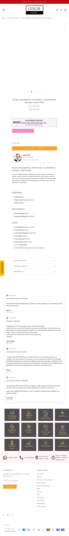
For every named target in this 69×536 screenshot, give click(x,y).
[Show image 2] (33, 91)
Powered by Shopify (10, 531)
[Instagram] (8, 515)
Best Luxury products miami (44, 480)
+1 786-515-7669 (12, 457)
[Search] (61, 10)
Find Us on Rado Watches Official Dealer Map (33, 123)
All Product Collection (13, 18)
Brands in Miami (41, 483)
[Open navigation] (4, 10)
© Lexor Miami (9, 528)
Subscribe (10, 486)
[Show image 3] (35, 91)
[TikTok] (12, 515)
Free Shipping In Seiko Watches (34, 2)
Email (36, 160)
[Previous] (27, 91)
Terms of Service (41, 506)
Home (3, 18)
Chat (24, 160)
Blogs (38, 489)
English (7, 525)
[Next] (41, 91)
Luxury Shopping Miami (43, 486)
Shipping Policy (20, 266)
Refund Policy (40, 500)
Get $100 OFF (2, 268)
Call (30, 160)
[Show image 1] (31, 91)
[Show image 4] (37, 91)
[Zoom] (65, 24)
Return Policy (20, 260)
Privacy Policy (40, 497)
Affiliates (39, 477)
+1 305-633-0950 (29, 457)
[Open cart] (65, 10)
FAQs (38, 494)
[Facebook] (3, 515)
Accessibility (40, 474)
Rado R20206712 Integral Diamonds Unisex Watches (36, 18)
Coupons (39, 491)
